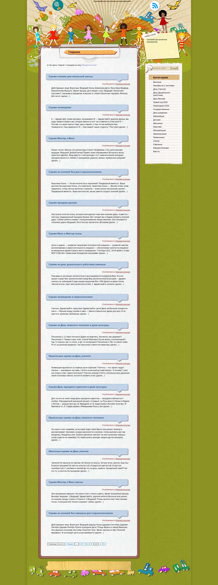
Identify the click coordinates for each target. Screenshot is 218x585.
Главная (74, 52)
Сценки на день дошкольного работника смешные (77, 264)
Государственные (161, 109)
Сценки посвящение (60, 107)
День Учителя (159, 89)
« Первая (69, 544)
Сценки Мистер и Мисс (62, 138)
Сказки (156, 141)
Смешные (157, 144)
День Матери (159, 99)
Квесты (156, 151)
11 (100, 544)
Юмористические (123, 84)
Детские (157, 120)
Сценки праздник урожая (63, 202)
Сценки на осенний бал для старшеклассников (75, 172)
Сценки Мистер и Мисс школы (66, 482)
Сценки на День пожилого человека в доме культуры (79, 325)
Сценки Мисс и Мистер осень (65, 233)
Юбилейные (158, 116)
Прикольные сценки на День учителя (70, 356)
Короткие (157, 127)
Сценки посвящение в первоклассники (71, 297)
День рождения (160, 113)
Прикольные (159, 137)
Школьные (158, 123)
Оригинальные (160, 134)
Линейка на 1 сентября (163, 86)
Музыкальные (159, 130)
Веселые (157, 82)
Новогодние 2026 (161, 106)
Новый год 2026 (160, 102)
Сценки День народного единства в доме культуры (78, 387)
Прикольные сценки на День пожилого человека (76, 417)
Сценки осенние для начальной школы (71, 76)
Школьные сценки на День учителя (68, 451)
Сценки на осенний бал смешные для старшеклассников (81, 513)
